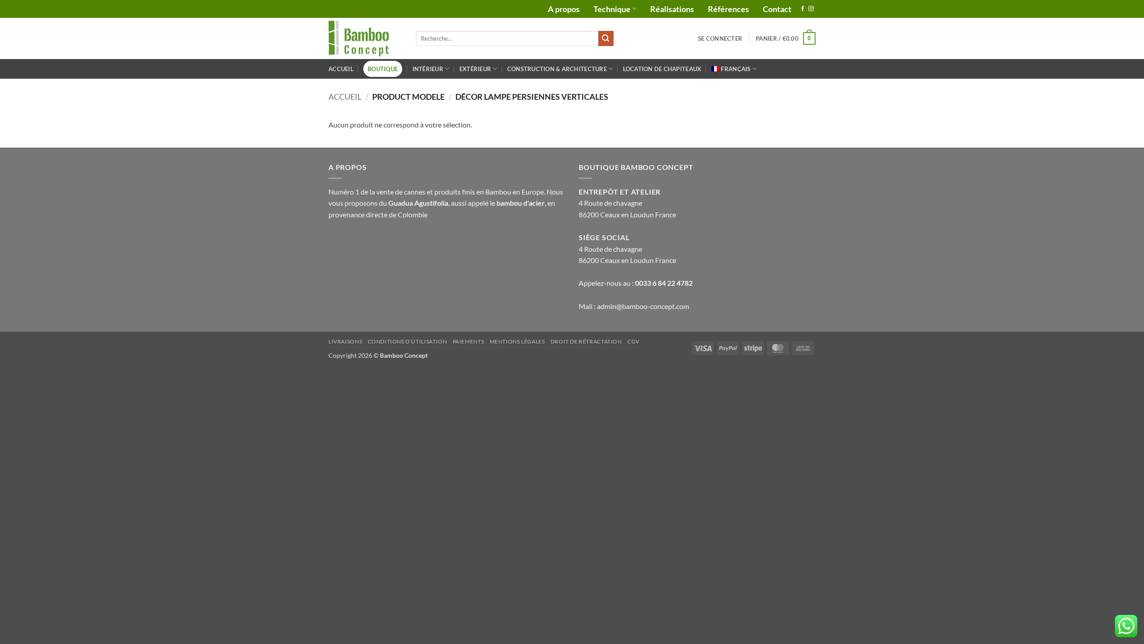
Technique (612, 9)
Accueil (340, 68)
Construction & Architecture (557, 68)
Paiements (468, 341)
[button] (720, 38)
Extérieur (475, 68)
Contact (777, 9)
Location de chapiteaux (662, 68)
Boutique (383, 68)
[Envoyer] (606, 38)
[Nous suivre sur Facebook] (802, 9)
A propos (564, 9)
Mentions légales (517, 341)
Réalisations (672, 9)
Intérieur (427, 68)
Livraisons (345, 341)
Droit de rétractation (586, 341)
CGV (633, 341)
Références (728, 9)
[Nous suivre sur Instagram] (811, 9)
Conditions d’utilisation (407, 341)
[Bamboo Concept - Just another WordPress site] (365, 38)
